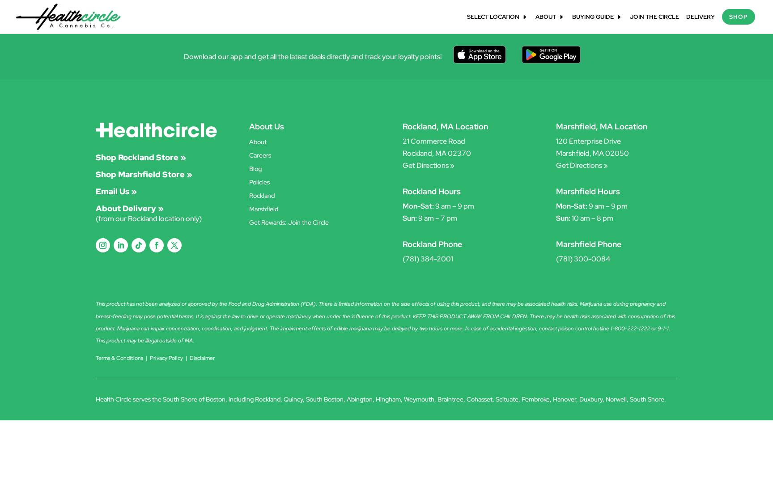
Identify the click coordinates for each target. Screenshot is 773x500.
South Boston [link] (325, 399)
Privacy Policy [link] (166, 358)
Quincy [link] (293, 399)
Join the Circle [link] (654, 17)
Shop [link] (738, 17)
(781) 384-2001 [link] (428, 259)
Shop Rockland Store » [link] (141, 157)
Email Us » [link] (116, 191)
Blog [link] (255, 169)
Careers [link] (260, 155)
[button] (103, 245)
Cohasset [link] (480, 399)
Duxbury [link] (591, 399)
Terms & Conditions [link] (119, 358)
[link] (68, 16)
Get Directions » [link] (428, 165)
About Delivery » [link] (130, 208)
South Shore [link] (647, 399)
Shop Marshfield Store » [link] (144, 174)
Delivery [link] (700, 17)
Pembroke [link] (536, 399)
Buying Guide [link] (593, 17)
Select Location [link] (493, 17)
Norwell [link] (616, 399)
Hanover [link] (564, 399)
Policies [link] (259, 182)
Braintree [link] (450, 399)
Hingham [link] (388, 399)
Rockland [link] (262, 196)
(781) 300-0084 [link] (583, 259)
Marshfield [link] (263, 209)
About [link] (545, 17)
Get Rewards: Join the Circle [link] (289, 222)
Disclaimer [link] (202, 358)
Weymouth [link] (419, 399)
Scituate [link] (507, 399)
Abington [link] (360, 399)
